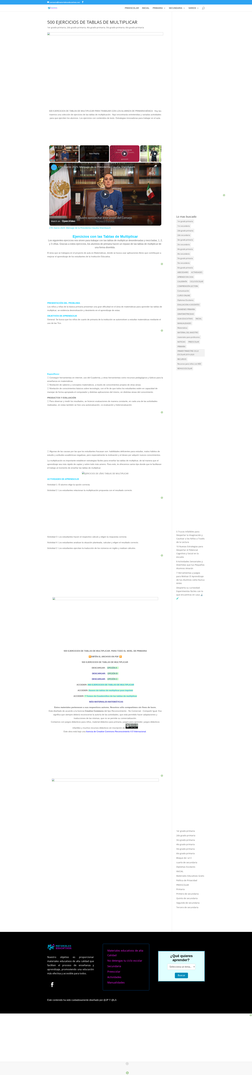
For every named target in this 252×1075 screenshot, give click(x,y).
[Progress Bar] (64, 158)
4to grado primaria (96, 27)
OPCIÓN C (112, 679)
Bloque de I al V (183, 858)
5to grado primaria (115, 27)
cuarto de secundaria (186, 862)
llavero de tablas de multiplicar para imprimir (110, 690)
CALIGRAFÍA (182, 281)
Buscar (181, 975)
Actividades (114, 977)
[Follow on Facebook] (52, 984)
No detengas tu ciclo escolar (124, 960)
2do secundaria (183, 235)
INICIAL (145, 8)
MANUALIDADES (184, 323)
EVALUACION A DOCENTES (188, 304)
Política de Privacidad (186, 880)
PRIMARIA (158, 8)
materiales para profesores (188, 337)
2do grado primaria (76, 27)
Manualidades (116, 982)
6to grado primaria (135, 27)
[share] (155, 165)
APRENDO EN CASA (185, 277)
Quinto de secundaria (187, 898)
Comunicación (183, 291)
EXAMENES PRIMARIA (186, 309)
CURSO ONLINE (183, 295)
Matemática (182, 328)
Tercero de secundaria (187, 907)
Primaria (180, 889)
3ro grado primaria (185, 840)
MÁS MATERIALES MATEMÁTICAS (106, 702)
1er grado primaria (56, 27)
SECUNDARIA (175, 8)
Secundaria (114, 966)
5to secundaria (183, 263)
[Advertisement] (105, 756)
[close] (127, 1063)
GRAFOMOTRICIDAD (185, 314)
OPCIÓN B (112, 673)
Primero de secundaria (187, 893)
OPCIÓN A (112, 668)
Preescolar (113, 971)
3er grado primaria (185, 240)
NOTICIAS (181, 342)
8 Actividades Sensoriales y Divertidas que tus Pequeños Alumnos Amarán (190, 565)
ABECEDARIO (182, 272)
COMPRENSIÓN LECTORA (187, 286)
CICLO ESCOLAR (196, 281)
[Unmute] (54, 160)
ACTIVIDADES (196, 272)
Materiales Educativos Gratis (190, 875)
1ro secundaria (183, 226)
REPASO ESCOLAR (184, 368)
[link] (54, 167)
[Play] (51, 160)
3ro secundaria (183, 244)
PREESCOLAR (132, 8)
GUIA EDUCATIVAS (185, 318)
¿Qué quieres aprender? (181, 958)
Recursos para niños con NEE (189, 364)
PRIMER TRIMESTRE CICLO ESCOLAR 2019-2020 (188, 353)
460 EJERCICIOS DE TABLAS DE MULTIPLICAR (110, 685)
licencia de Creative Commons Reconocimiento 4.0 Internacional (116, 731)
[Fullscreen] (77, 160)
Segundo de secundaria (188, 902)
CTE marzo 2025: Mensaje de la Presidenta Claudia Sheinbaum (96, 167)
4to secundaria (183, 254)
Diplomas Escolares (185, 300)
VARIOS (192, 8)
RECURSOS (181, 359)
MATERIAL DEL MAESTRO (187, 332)
